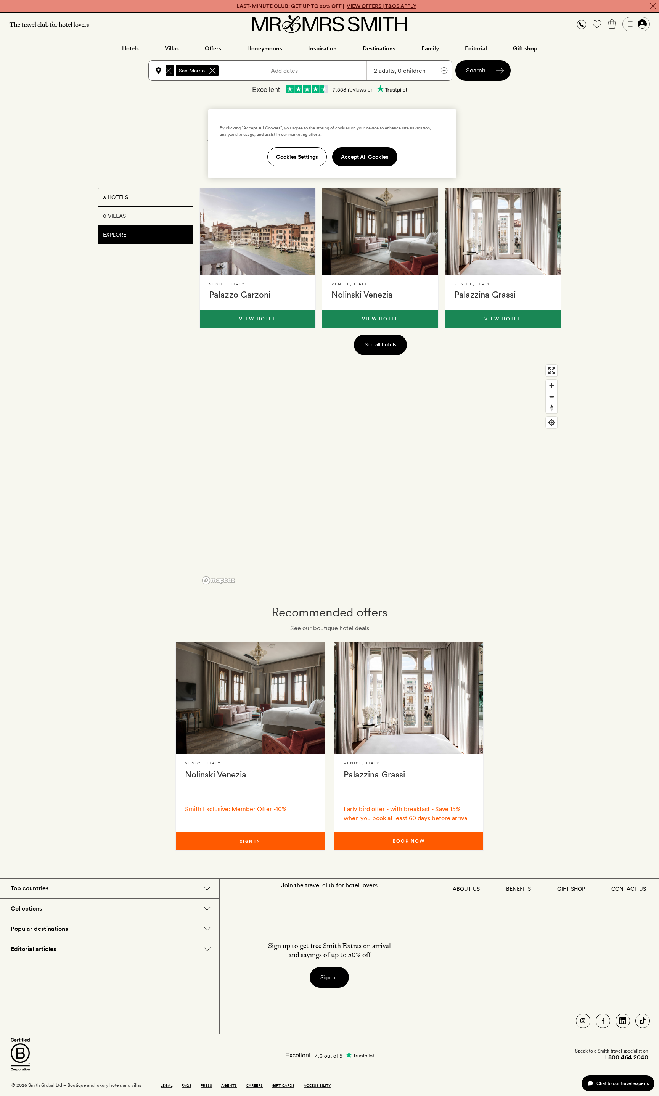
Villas (172, 48)
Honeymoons (264, 48)
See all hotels (380, 344)
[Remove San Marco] (212, 70)
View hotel (257, 319)
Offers (213, 48)
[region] (380, 474)
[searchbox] (245, 70)
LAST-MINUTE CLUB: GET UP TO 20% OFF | (326, 6)
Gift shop (525, 48)
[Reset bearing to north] (551, 407)
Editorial (476, 48)
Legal (166, 1085)
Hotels (130, 48)
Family (430, 48)
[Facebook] (603, 1021)
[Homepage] (329, 24)
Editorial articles (33, 949)
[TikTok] (642, 1021)
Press (206, 1085)
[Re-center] (551, 422)
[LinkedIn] (623, 1021)
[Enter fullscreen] (551, 370)
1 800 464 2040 (626, 1057)
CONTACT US (628, 889)
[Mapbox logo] (218, 580)
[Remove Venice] (168, 70)
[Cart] (612, 24)
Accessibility (317, 1085)
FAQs (186, 1085)
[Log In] (636, 24)
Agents (229, 1085)
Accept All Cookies (365, 157)
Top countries (29, 888)
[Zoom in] (551, 385)
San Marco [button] (192, 71)
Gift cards (283, 1085)
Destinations (379, 48)
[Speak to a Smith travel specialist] (581, 24)
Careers (254, 1085)
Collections (26, 908)
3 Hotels (115, 197)
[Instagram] (583, 1021)
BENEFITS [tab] (518, 889)
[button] (581, 24)
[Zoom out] (551, 396)
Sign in (250, 841)
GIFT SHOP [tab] (571, 889)
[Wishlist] (597, 24)
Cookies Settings (297, 157)
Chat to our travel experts (622, 1083)
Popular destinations (39, 928)
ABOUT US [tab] (466, 889)
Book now (409, 841)
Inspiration (322, 48)
